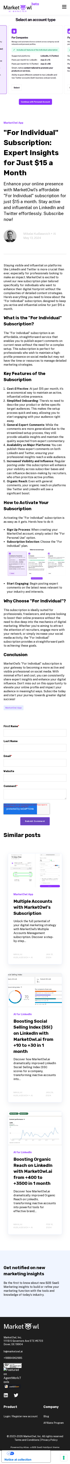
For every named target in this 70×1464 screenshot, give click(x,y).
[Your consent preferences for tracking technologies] (63, 1457)
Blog (46, 1416)
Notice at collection (17, 1459)
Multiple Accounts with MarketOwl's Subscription (32, 907)
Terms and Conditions (26, 1439)
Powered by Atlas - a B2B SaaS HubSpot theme (35, 1447)
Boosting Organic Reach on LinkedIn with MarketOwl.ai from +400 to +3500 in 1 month (32, 1171)
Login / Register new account (21, 1416)
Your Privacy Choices (30, 1453)
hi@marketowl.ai (13, 1351)
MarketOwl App (13, 707)
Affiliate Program (53, 1422)
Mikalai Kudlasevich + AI (39, 233)
